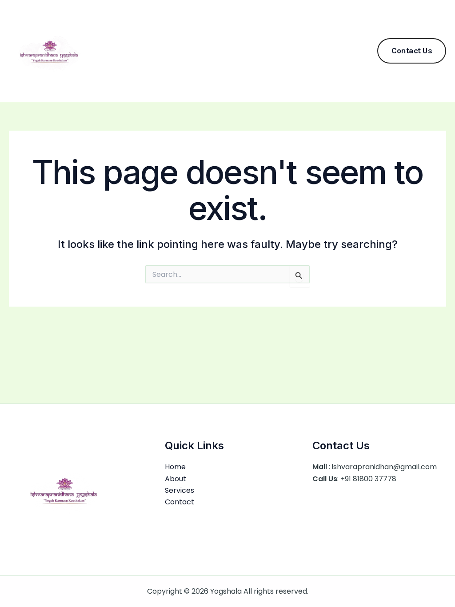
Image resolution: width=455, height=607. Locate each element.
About (201, 50)
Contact (284, 50)
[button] (411, 51)
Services (241, 50)
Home (166, 50)
